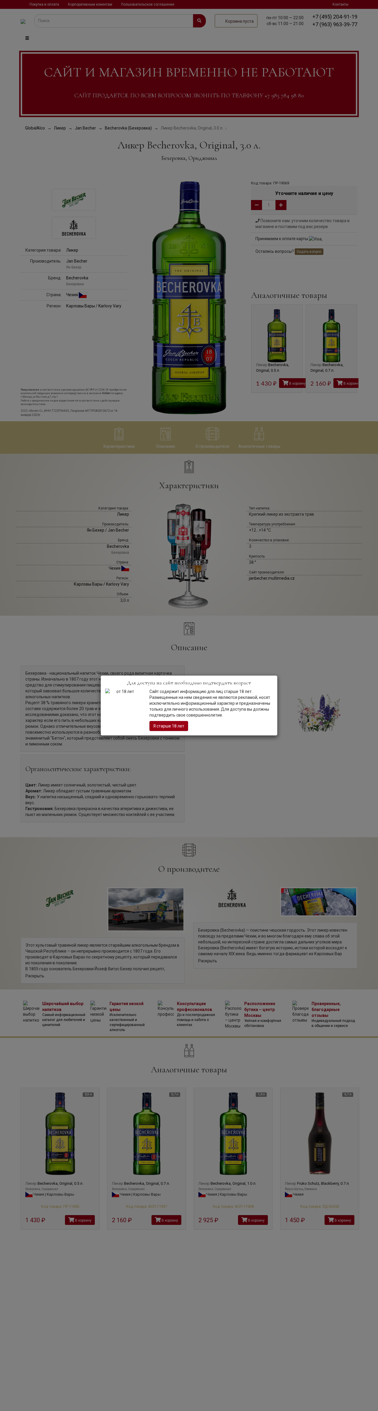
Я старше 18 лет (168, 726)
